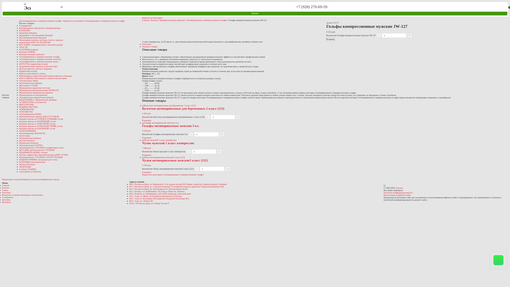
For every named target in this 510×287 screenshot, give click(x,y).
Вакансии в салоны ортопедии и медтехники (22, 195)
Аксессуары (24, 136)
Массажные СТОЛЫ (28, 85)
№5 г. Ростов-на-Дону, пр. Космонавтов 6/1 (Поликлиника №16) (158, 189)
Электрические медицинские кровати (36, 97)
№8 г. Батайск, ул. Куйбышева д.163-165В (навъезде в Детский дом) (160, 194)
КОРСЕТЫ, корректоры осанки (33, 64)
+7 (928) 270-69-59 (312, 7)
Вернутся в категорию (152, 18)
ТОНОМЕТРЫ (26, 112)
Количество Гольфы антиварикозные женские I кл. (165, 134)
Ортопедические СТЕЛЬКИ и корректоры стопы (41, 148)
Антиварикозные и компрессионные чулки (38, 61)
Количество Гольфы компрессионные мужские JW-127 (351, 35)
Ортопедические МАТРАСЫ (32, 133)
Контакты (6, 202)
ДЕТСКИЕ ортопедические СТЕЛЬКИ (37, 150)
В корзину (330, 39)
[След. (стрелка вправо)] (1, 211)
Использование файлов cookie (397, 195)
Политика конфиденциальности (398, 193)
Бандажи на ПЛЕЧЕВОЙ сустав (37, 128)
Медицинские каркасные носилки (34, 88)
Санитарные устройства (30, 171)
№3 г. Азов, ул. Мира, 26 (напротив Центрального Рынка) (155, 196)
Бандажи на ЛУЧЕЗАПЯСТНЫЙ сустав (41, 126)
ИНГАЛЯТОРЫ (26, 105)
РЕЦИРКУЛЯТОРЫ (28, 107)
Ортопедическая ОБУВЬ (30, 114)
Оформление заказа (50, 179)
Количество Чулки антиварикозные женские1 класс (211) (168, 169)
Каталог (154, 20)
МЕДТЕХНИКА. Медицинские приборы (38, 100)
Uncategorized (25, 26)
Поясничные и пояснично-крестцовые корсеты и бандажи (45, 76)
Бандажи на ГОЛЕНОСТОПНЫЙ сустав (41, 119)
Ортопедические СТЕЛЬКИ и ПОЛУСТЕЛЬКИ (41, 157)
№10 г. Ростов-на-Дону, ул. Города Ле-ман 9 (149, 203)
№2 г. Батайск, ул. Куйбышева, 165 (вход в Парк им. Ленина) (156, 191)
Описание (146, 44)
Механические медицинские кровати (36, 93)
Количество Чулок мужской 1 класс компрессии (164, 151)
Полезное (6, 192)
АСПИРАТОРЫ (32, 102)
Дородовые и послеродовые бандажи (36, 35)
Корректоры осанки (28, 71)
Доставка (6, 200)
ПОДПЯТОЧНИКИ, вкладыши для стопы (38, 160)
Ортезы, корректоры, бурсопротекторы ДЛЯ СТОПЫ (43, 155)
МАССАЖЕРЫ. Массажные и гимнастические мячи (43, 78)
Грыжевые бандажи (28, 33)
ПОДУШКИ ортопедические (32, 162)
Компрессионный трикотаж (31, 54)
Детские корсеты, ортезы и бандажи (35, 69)
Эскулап (399, 188)
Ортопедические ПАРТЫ (30, 145)
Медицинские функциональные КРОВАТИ (39, 90)
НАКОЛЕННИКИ (27, 131)
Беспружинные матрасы (30, 138)
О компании (7, 197)
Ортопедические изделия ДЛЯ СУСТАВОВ (39, 116)
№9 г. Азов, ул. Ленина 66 (141, 201)
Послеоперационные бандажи (32, 38)
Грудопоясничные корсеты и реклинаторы (38, 66)
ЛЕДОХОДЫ (25, 167)
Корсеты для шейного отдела (32, 73)
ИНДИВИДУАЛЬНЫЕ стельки (33, 152)
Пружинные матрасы (28, 143)
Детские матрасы (27, 140)
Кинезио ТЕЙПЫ (27, 52)
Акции (5, 190)
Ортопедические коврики (30, 83)
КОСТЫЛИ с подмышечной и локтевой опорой (41, 45)
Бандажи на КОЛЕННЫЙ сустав (37, 121)
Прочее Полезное (27, 164)
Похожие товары (149, 46)
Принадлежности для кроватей (33, 95)
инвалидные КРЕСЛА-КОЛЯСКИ (34, 42)
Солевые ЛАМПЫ (27, 169)
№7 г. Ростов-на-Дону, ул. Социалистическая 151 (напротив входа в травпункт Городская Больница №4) (176, 186)
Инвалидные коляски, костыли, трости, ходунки (41, 40)
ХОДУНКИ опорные (28, 49)
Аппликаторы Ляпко (28, 81)
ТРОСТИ (23, 47)
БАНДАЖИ (24, 30)
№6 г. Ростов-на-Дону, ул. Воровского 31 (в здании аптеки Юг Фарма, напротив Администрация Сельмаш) (178, 184)
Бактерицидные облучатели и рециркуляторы (40, 28)
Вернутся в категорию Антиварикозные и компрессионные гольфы (94, 21)
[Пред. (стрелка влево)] (0, 211)
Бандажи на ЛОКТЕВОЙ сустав (37, 124)
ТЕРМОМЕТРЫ (26, 109)
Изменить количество (31, 179)
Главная (145, 20)
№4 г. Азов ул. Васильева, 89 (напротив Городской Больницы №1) (159, 198)
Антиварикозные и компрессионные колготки (40, 59)
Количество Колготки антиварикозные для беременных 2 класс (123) (173, 117)
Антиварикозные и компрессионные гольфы (39, 57)
